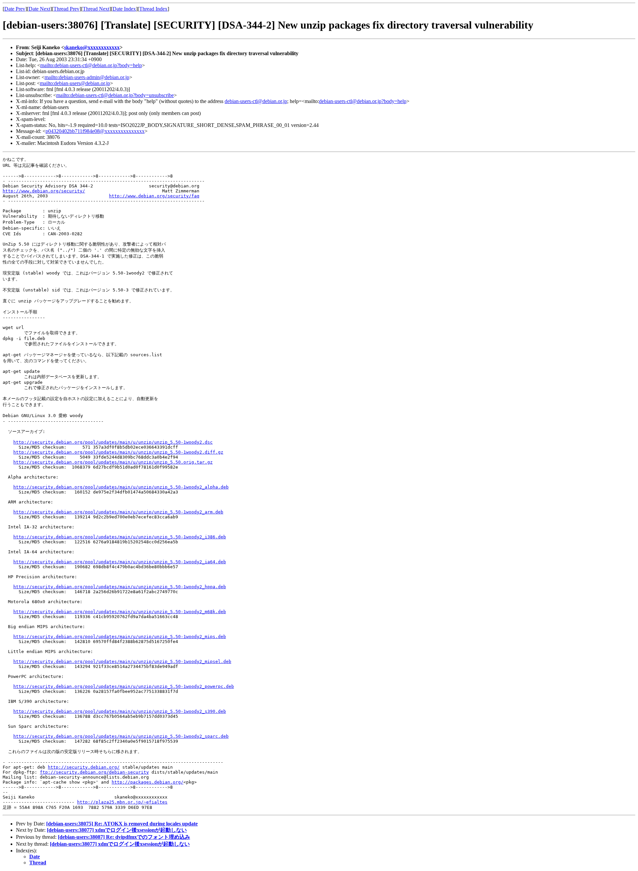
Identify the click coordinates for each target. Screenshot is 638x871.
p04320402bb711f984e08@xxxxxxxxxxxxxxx (95, 131)
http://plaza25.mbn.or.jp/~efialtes (122, 802)
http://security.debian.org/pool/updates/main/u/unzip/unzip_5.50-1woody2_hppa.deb (119, 586)
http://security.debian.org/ (84, 767)
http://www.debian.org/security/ (44, 190)
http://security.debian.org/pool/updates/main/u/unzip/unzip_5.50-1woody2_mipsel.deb (122, 661)
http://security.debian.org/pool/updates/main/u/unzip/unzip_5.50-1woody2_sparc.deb (121, 736)
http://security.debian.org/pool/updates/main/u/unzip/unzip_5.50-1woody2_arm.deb (118, 511)
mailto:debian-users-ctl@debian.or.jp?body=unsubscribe (115, 95)
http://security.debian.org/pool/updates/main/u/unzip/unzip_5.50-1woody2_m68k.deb (119, 611)
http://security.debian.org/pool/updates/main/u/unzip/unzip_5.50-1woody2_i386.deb (119, 536)
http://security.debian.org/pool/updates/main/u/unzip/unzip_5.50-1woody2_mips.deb (119, 636)
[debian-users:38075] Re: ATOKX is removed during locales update (122, 823)
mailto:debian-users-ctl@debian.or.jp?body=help (91, 65)
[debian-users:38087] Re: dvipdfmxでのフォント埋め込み (124, 837)
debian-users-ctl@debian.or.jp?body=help (362, 101)
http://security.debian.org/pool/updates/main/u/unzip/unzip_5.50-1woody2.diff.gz (118, 452)
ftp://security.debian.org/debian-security (94, 772)
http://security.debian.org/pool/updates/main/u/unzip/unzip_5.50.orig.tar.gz (113, 462)
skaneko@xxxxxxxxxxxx (92, 47)
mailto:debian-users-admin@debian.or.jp (87, 77)
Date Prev (14, 9)
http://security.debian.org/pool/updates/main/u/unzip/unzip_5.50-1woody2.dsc (113, 442)
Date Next (39, 9)
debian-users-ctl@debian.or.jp (256, 101)
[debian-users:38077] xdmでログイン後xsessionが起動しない (117, 830)
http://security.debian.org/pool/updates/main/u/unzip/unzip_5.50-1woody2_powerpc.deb (123, 686)
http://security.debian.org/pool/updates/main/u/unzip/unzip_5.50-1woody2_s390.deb (119, 711)
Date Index (124, 9)
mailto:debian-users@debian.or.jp (75, 83)
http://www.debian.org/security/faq (154, 195)
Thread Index (153, 9)
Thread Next (96, 9)
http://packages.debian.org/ (147, 782)
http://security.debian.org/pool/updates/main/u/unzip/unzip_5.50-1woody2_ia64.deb (119, 561)
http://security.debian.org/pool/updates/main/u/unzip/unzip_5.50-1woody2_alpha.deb (121, 487)
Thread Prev (66, 9)
